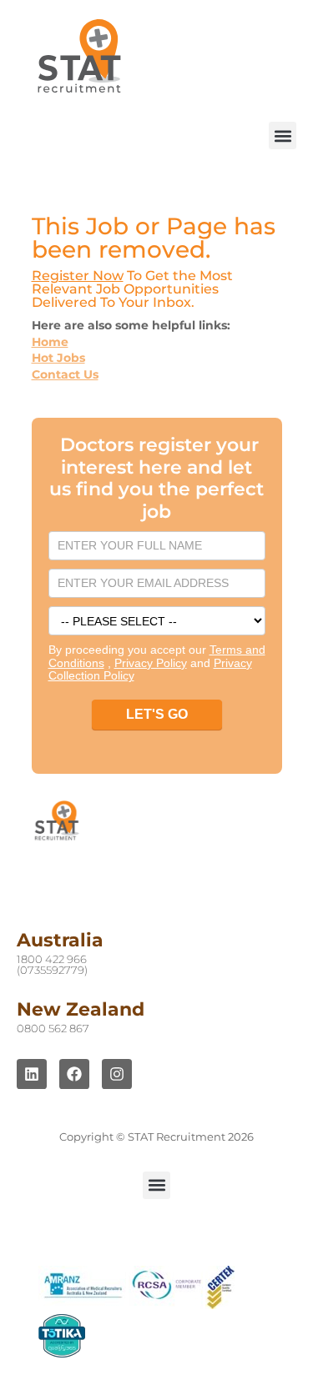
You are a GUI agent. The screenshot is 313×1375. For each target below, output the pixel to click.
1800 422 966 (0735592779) (52, 964)
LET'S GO (157, 714)
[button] (282, 135)
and (164, 663)
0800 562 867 (53, 1028)
